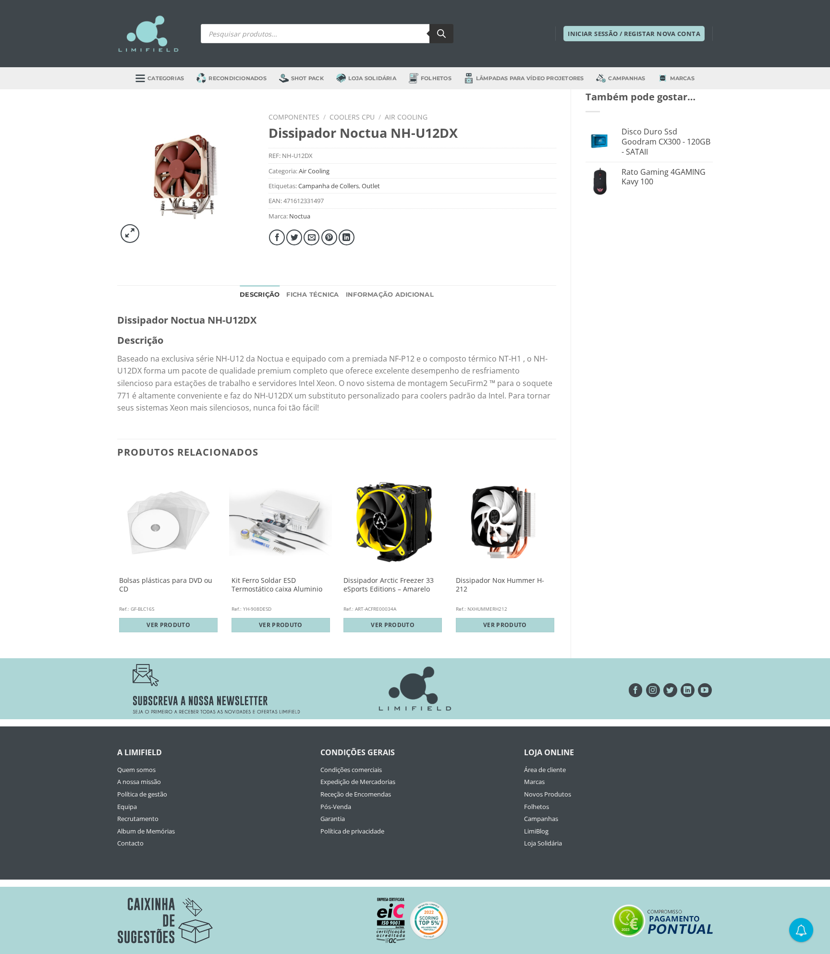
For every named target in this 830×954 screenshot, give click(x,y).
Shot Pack (307, 78)
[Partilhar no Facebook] (277, 237)
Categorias (165, 78)
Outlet (371, 185)
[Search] (441, 33)
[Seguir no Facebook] (636, 690)
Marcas (682, 78)
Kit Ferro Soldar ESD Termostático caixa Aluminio (277, 585)
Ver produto (168, 624)
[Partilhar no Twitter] (294, 237)
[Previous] (117, 556)
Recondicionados (237, 78)
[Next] (556, 556)
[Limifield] (148, 33)
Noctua (299, 216)
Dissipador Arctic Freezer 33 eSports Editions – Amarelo (388, 585)
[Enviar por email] (311, 237)
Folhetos (436, 78)
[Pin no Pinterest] (329, 237)
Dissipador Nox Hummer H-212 (500, 585)
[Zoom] (130, 233)
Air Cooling (406, 116)
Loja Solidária (372, 78)
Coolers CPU (352, 116)
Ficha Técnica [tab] (312, 294)
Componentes (294, 116)
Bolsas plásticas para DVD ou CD (165, 585)
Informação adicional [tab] (390, 294)
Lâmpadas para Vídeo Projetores (530, 78)
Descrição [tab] (260, 294)
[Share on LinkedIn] (346, 237)
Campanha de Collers (328, 185)
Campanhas (626, 78)
